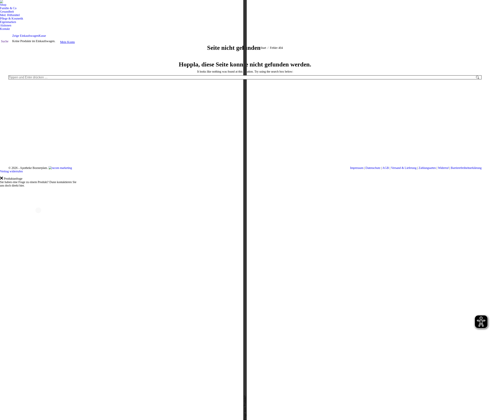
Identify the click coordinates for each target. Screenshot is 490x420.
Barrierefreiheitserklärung (466, 167)
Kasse (42, 35)
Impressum (356, 167)
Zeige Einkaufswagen (25, 35)
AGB (385, 167)
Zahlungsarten (427, 167)
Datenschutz (372, 167)
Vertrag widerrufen (11, 171)
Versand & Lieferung (403, 167)
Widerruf (443, 167)
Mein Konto (67, 42)
